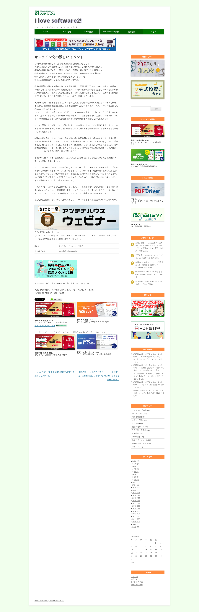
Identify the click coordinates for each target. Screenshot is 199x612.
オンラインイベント (63, 332)
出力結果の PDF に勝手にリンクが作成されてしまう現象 (148, 282)
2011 (136, 519)
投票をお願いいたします (45, 325)
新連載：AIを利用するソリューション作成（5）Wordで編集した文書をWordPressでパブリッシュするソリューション (148, 358)
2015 (136, 508)
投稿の (135, 579)
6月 (136, 469)
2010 (136, 522)
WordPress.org (137, 584)
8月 (136, 464)
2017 (136, 503)
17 (132, 552)
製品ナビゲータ (138, 427)
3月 (136, 474)
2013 (136, 514)
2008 (135, 527)
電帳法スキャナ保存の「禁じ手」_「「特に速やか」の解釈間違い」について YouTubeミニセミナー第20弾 (99, 376)
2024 (135, 485)
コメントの (137, 582)
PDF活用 (67, 31)
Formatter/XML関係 (110, 31)
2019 (136, 498)
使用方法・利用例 (139, 430)
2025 (135, 482)
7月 (136, 466)
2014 (135, 511)
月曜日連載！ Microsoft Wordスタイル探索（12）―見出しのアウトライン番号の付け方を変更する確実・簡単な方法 (149, 247)
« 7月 (133, 562)
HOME (45, 31)
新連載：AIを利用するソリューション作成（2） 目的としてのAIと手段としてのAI (148, 393)
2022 (135, 490)
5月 (136, 471)
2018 (136, 500)
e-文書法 (135, 423)
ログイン (134, 576)
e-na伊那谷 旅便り (140, 443)
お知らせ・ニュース (140, 440)
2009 (136, 524)
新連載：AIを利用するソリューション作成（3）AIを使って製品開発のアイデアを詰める (148, 384)
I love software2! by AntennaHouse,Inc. (49, 600)
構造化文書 (136, 417)
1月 (136, 479)
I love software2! (58, 20)
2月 (136, 477)
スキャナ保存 (137, 420)
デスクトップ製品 (139, 410)
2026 (135, 461)
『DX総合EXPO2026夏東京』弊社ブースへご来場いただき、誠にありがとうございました (148, 376)
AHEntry (103, 332)
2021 (136, 492)
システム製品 (137, 413)
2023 (135, 487)
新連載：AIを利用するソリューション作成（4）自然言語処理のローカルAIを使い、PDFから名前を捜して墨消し (148, 367)
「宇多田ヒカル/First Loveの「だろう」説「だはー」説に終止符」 (149, 256)
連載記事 (132, 31)
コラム (153, 31)
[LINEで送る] (56, 299)
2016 (136, 506)
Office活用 (88, 31)
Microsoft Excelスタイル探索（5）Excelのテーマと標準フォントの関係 (149, 274)
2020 (136, 495)
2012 (136, 516)
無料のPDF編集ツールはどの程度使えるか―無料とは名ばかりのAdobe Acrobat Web (149, 265)
